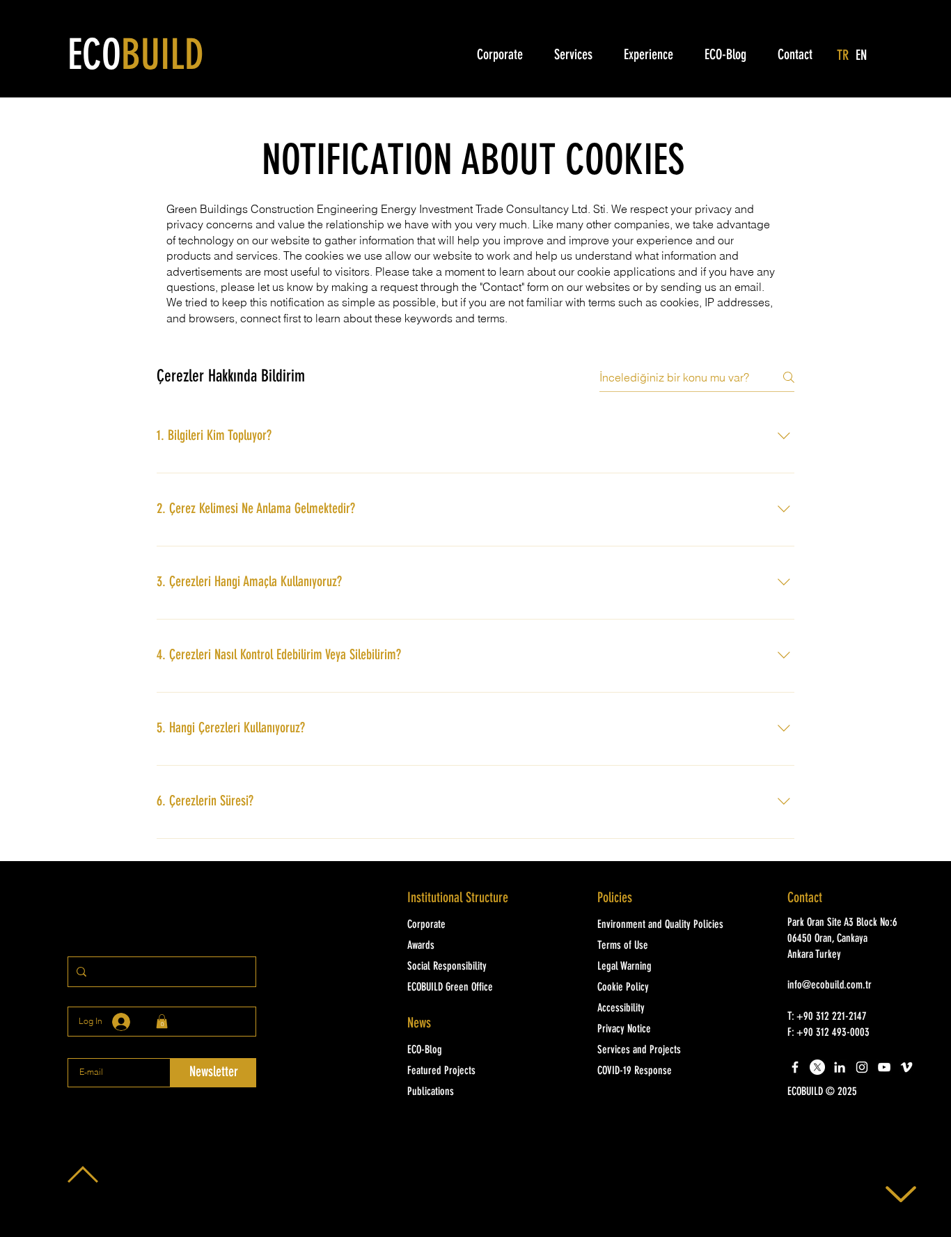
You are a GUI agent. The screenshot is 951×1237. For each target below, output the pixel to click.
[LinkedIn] (839, 1067)
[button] (847, 1092)
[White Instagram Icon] (862, 1067)
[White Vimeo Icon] (906, 1067)
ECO (136, 58)
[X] (817, 1067)
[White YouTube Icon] (884, 1067)
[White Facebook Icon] (795, 1067)
